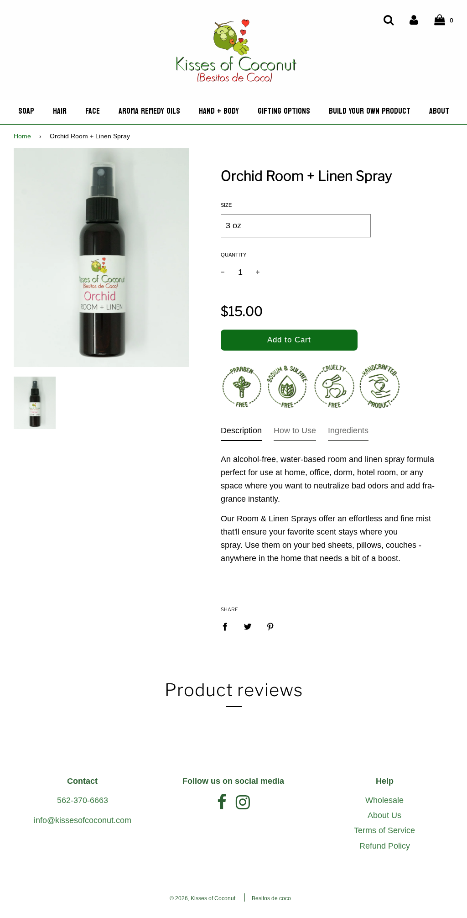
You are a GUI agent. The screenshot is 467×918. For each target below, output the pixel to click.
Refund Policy (384, 845)
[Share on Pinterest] (270, 626)
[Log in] (414, 19)
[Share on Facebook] (228, 626)
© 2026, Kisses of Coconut (202, 898)
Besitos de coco (271, 898)
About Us (384, 815)
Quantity (233, 254)
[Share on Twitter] (248, 626)
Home (22, 136)
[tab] (241, 432)
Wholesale (384, 800)
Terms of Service (384, 830)
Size (226, 205)
